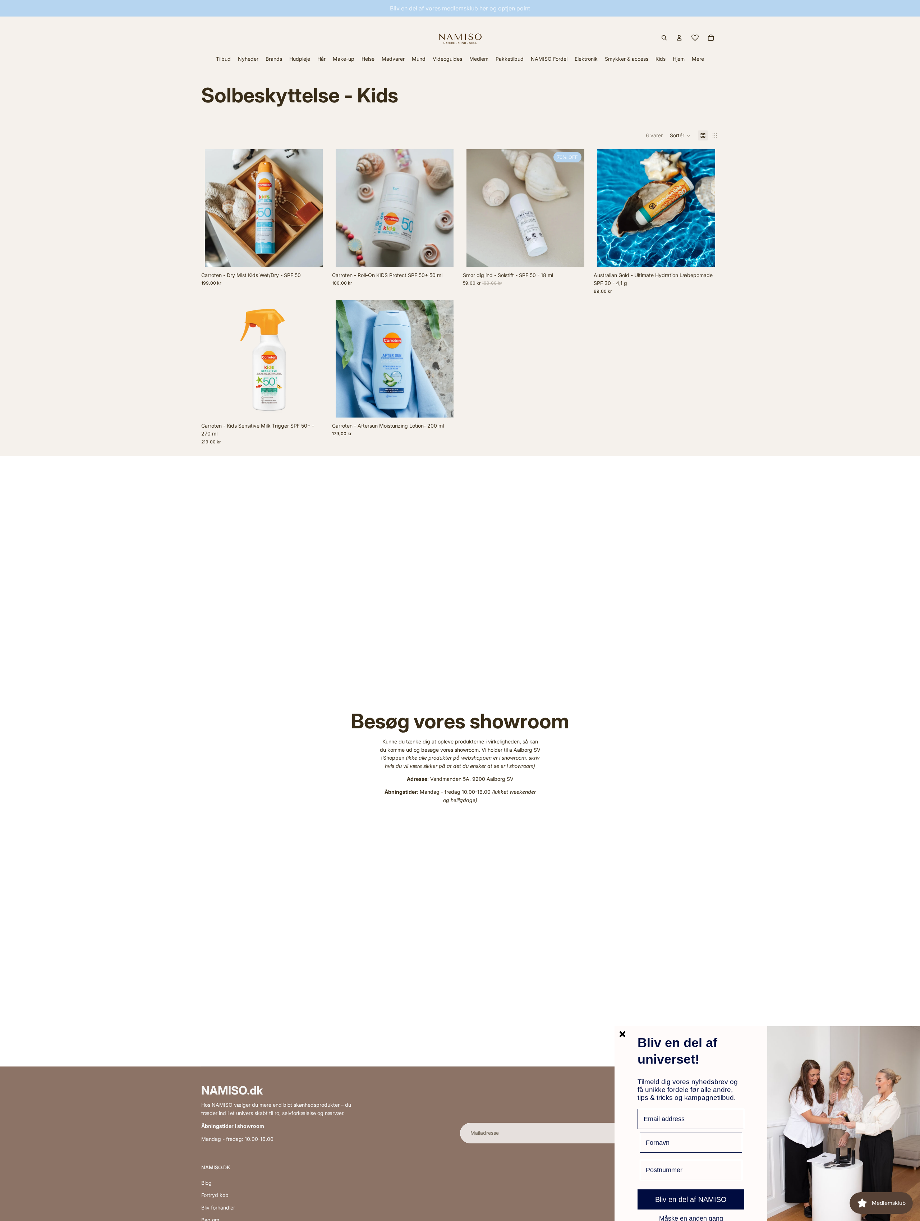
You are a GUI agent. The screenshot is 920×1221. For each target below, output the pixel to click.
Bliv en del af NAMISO (691, 1199)
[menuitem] (698, 59)
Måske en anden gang (691, 1218)
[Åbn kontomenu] (679, 38)
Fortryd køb (215, 1195)
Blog (206, 1183)
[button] (680, 135)
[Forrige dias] (477, 208)
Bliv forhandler (218, 1207)
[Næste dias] (573, 208)
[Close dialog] (622, 1034)
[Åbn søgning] (664, 38)
